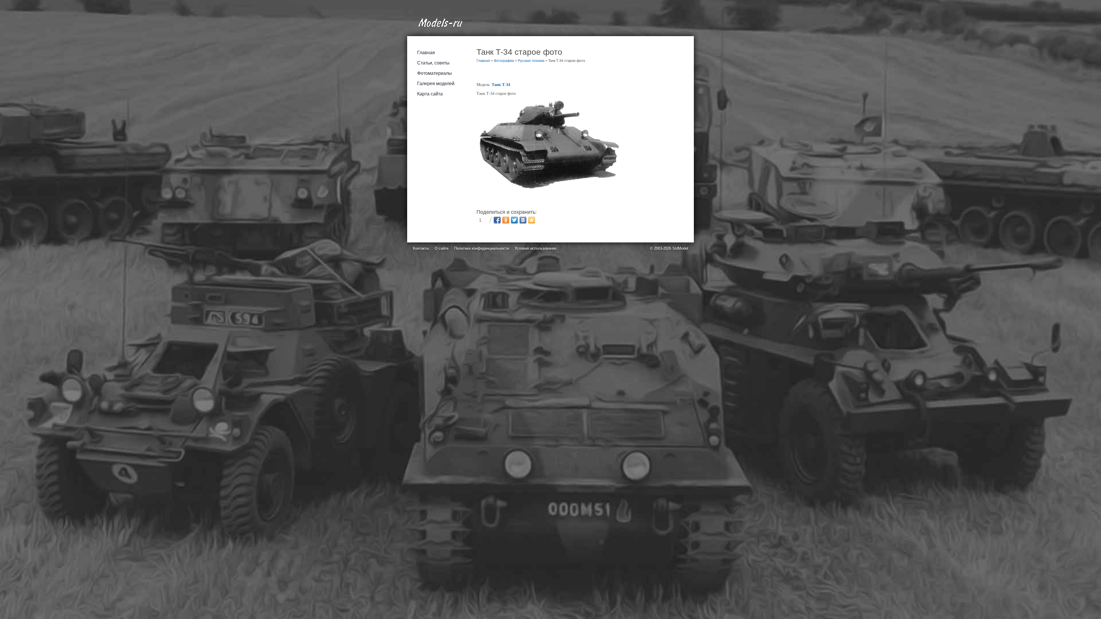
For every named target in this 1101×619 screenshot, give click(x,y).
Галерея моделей (435, 83)
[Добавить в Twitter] (514, 220)
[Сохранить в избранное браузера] (531, 220)
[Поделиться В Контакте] (523, 220)
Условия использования (535, 248)
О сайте (441, 248)
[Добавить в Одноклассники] (505, 220)
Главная (426, 52)
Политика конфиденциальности (481, 248)
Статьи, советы (433, 62)
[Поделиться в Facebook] (497, 220)
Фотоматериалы (434, 73)
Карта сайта (430, 93)
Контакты (421, 248)
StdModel (680, 248)
